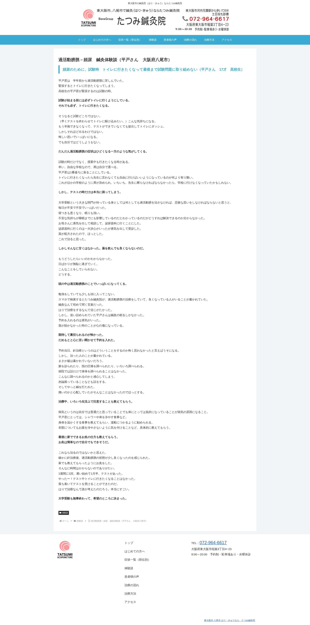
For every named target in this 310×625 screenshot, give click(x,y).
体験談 (65, 513)
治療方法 (130, 593)
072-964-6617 (213, 542)
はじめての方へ (134, 551)
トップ (128, 543)
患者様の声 (131, 576)
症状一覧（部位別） (137, 559)
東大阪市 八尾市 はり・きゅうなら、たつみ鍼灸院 (229, 620)
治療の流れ (131, 585)
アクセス (130, 602)
